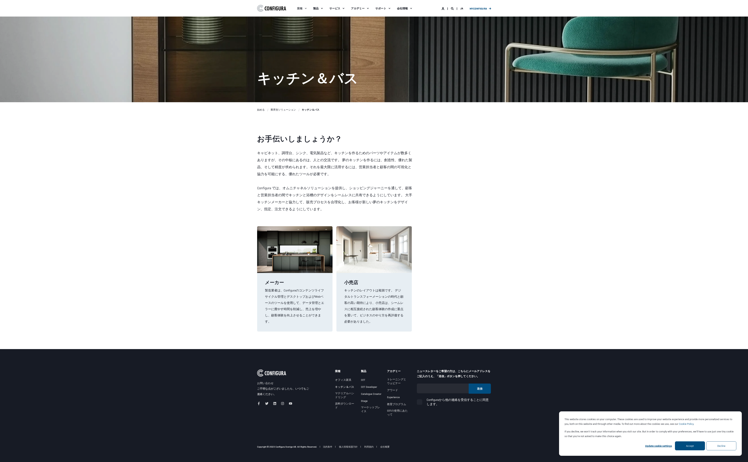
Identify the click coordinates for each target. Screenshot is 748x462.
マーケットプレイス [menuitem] (370, 409)
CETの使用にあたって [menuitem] (397, 412)
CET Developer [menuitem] (369, 387)
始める (261, 109)
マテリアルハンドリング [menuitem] (344, 395)
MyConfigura (478, 8)
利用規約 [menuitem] (369, 447)
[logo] (271, 373)
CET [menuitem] (363, 380)
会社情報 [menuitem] (402, 8)
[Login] (443, 8)
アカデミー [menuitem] (358, 8)
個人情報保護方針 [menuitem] (348, 447)
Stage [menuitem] (364, 401)
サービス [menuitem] (334, 8)
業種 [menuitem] (300, 8)
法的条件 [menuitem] (327, 447)
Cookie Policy (686, 424)
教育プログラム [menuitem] (396, 404)
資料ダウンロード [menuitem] (344, 405)
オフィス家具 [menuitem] (343, 380)
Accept (690, 446)
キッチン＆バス (310, 109)
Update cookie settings (658, 446)
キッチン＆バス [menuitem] (344, 387)
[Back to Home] (271, 8)
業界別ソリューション (283, 109)
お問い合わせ (265, 383)
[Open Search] (452, 8)
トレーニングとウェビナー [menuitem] (396, 381)
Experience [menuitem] (393, 397)
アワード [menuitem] (392, 390)
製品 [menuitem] (316, 8)
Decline (721, 446)
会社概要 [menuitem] (385, 447)
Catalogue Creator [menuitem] (371, 394)
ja (461, 8)
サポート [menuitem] (380, 8)
